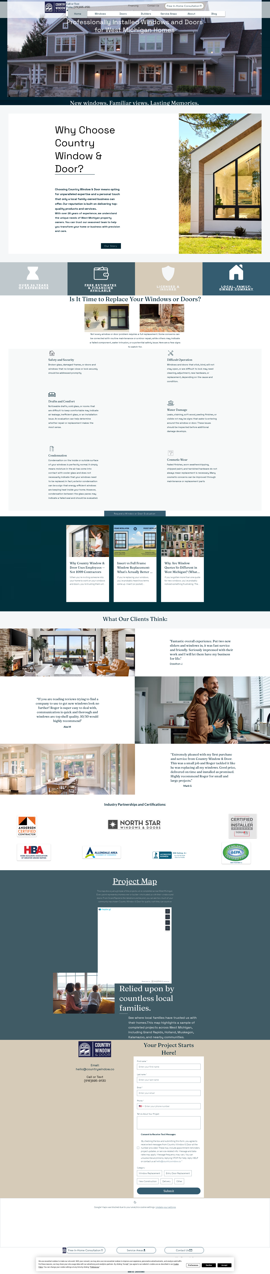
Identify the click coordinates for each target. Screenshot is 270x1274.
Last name (142, 1074)
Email (140, 1087)
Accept (224, 1265)
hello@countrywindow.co (95, 1069)
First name (142, 1061)
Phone (140, 1100)
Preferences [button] (94, 1267)
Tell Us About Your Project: (148, 1114)
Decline (209, 1265)
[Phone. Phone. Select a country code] (141, 1106)
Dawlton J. (176, 664)
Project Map (135, 881)
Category (141, 1167)
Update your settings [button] (166, 1207)
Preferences (193, 1265)
